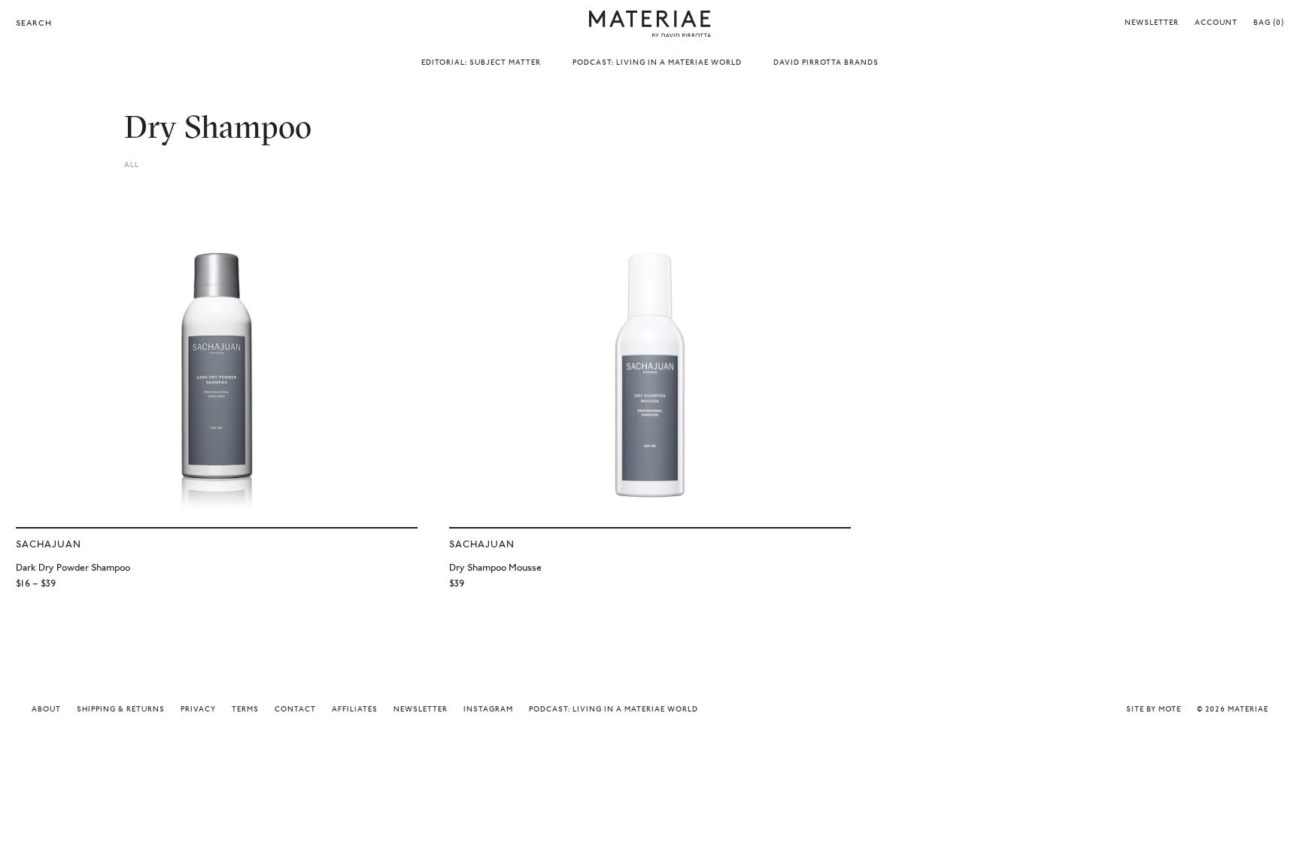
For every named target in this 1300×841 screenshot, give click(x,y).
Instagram (488, 710)
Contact (295, 710)
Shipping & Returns (121, 710)
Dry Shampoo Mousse (495, 568)
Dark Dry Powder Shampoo (73, 568)
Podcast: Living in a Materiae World (613, 710)
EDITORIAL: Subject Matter (481, 63)
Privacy (198, 710)
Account (1216, 23)
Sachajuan (48, 545)
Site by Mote (1153, 710)
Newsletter (1152, 23)
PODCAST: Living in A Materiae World (657, 63)
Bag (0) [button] (1268, 23)
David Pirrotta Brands (826, 63)
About (46, 710)
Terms (245, 710)
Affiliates (355, 710)
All (131, 165)
